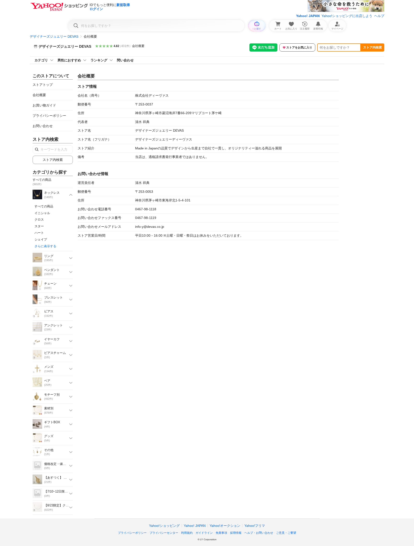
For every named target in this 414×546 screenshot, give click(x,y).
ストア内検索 (372, 47)
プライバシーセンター (164, 532)
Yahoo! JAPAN (308, 16)
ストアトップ (43, 85)
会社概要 (138, 46)
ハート (39, 233)
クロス (39, 219)
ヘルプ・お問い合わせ (258, 532)
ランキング (99, 60)
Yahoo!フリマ (254, 526)
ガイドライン (204, 532)
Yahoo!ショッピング (164, 526)
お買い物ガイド (44, 105)
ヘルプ (379, 16)
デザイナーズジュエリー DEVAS (54, 36)
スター (39, 226)
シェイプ (40, 239)
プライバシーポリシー (49, 115)
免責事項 (221, 532)
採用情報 (236, 532)
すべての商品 (43, 206)
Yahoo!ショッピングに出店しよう (347, 16)
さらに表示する (45, 246)
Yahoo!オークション (225, 526)
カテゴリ (41, 60)
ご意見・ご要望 (286, 532)
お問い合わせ (43, 126)
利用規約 (187, 532)
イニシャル (42, 213)
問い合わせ (125, 60)
